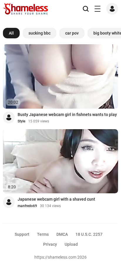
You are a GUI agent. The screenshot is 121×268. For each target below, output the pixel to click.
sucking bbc (39, 33)
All (11, 33)
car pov (72, 33)
